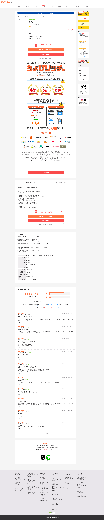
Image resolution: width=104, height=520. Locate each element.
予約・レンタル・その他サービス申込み (33, 488)
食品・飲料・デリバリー (19, 481)
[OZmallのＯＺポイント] (56, 146)
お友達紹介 (76, 6)
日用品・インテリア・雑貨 (20, 479)
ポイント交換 (55, 473)
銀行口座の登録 (80, 481)
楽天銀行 (54, 480)
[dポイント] (46, 137)
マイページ (79, 473)
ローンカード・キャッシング (32, 480)
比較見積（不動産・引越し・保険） (33, 483)
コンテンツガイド (82, 68)
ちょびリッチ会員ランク (81, 477)
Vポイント (67, 482)
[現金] (63, 146)
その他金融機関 (55, 484)
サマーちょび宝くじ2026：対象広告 (45, 13)
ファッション (17, 478)
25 (34, 296)
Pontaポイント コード (56, 495)
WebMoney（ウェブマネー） (57, 499)
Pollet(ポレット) (55, 496)
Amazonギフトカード (56, 498)
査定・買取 (29, 485)
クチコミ (78, 475)
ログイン (101, 2)
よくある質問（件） (61, 182)
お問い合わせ (81, 73)
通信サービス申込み (31, 486)
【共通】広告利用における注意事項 (45, 58)
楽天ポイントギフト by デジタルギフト (57, 490)
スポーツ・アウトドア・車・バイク (20, 486)
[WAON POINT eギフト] (26, 146)
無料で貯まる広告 (30, 493)
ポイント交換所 (85, 6)
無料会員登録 (45, 54)
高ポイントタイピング (44, 488)
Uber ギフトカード (55, 493)
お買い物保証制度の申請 (82, 76)
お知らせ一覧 (86, 56)
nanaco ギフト (55, 503)
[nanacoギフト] (38, 142)
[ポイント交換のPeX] (34, 146)
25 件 (34, 26)
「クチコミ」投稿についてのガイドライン (46, 306)
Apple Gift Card (55, 504)
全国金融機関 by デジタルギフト (57, 476)
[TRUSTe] (52, 513)
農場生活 (41, 483)
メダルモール (42, 475)
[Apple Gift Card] (23, 142)
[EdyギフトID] (60, 137)
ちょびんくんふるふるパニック (45, 482)
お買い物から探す (18, 473)
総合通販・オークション (19, 474)
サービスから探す (31, 473)
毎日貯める (60, 6)
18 (71, 292)
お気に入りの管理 (80, 482)
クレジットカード (30, 479)
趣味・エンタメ (18, 483)
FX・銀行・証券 (30, 481)
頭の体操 (41, 484)
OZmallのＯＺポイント (69, 477)
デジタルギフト (55, 491)
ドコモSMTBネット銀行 (56, 479)
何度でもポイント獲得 (31, 492)
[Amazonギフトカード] (38, 137)
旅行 (44, 6)
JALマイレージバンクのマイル (70, 478)
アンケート (68, 6)
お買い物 (27, 6)
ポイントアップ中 (18, 490)
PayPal (53, 478)
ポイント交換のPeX (68, 479)
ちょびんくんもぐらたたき (45, 479)
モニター (52, 6)
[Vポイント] (23, 137)
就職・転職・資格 (30, 477)
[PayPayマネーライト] (53, 142)
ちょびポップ (42, 478)
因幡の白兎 (42, 477)
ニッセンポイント (55, 507)
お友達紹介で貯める (44, 500)
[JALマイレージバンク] (68, 137)
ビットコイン (54, 509)
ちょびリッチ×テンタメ (44, 497)
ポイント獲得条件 (30, 182)
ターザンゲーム (43, 481)
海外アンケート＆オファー (45, 492)
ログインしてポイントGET (45, 50)
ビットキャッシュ (55, 502)
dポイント (66, 476)
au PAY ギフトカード (56, 494)
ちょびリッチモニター (44, 495)
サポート (79, 491)
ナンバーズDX (42, 486)
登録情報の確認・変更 (81, 478)
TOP (19, 6)
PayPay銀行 (54, 481)
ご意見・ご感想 (82, 79)
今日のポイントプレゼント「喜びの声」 (83, 487)
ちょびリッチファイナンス (82, 489)
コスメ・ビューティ (18, 477)
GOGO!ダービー (43, 487)
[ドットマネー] (41, 146)
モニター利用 (43, 494)
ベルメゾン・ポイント (69, 481)
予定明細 (50, 304)
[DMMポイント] (48, 146)
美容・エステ (29, 489)
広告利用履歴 (55, 304)
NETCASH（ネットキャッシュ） (57, 506)
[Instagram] (82, 100)
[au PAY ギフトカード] (31, 137)
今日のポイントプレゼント (82, 485)
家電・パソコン (18, 482)
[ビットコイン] (53, 137)
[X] (85, 100)
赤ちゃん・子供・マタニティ (20, 488)
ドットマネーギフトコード (70, 484)
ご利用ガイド (42, 498)
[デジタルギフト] (68, 142)
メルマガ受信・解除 (80, 479)
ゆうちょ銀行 (54, 483)
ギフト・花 (17, 484)
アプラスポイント (68, 488)
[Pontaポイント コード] (46, 142)
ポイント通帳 (79, 474)
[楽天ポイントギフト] (60, 142)
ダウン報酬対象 (32, 19)
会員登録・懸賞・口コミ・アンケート (33, 475)
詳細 (58, 307)
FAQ (80, 70)
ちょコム (54, 500)
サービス (35, 6)
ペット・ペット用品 (18, 489)
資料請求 (29, 476)
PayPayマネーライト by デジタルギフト (58, 488)
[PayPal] (31, 142)
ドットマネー (67, 483)
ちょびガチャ (42, 474)
